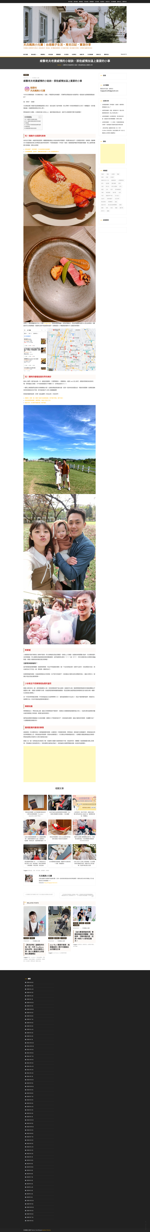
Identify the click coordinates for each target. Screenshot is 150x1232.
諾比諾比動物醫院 (112, 205)
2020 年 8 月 (30, 1214)
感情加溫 (30, 870)
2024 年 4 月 (30, 1066)
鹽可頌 (121, 208)
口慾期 (113, 174)
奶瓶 (107, 177)
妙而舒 (112, 177)
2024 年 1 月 (30, 1076)
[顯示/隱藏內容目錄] (39, 117)
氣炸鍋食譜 (118, 189)
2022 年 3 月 (30, 1150)
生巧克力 (117, 195)
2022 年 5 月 (30, 1143)
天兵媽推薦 (113, 1)
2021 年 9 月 (30, 1170)
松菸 (111, 189)
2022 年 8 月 (30, 1133)
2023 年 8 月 (30, 1093)
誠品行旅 (103, 205)
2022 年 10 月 (30, 1127)
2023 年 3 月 (30, 1110)
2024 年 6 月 (30, 1059)
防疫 (111, 208)
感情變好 (43, 870)
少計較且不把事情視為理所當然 (33, 124)
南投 (108, 174)
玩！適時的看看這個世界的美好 (33, 121)
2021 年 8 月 (30, 1173)
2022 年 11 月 (30, 1123)
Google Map (47, 323)
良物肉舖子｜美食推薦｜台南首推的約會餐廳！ (38, 149)
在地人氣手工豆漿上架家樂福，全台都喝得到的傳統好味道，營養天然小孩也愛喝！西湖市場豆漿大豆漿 (84, 863)
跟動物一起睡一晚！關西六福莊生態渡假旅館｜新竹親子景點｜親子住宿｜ (44, 398)
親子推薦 (75, 946)
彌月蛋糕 (114, 183)
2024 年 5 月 (30, 1063)
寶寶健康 (92, 1)
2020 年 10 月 (30, 1207)
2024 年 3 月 (30, 1069)
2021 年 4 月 (30, 1187)
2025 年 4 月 (30, 1029)
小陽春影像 (121, 180)
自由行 (103, 198)
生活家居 (97, 1)
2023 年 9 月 (30, 1090)
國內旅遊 (76, 1)
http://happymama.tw (50, 883)
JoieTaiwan (56, 953)
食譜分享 (108, 1)
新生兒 (107, 186)
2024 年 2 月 (30, 1073)
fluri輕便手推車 (63, 953)
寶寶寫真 (113, 180)
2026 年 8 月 (30, 982)
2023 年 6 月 (30, 1100)
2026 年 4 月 (30, 989)
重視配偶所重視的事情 (30, 128)
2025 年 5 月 (30, 1026)
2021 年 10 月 (30, 1167)
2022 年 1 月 (30, 1157)
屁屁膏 (107, 183)
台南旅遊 (82, 923)
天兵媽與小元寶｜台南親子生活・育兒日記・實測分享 (57, 45)
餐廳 (116, 208)
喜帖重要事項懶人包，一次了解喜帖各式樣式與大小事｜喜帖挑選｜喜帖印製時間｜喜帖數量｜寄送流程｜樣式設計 (35, 863)
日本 (107, 189)
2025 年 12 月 (30, 1002)
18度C (102, 174)
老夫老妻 (38, 870)
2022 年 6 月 (30, 1140)
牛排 (102, 195)
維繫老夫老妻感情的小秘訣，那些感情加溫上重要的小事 (52, 81)
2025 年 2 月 (30, 1036)
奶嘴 (102, 177)
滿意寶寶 (108, 192)
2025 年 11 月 (30, 1006)
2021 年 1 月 (29, 1197)
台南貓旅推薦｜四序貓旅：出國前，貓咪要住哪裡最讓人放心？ (113, 106)
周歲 (118, 174)
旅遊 (102, 189)
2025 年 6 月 (30, 1023)
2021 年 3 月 (30, 1190)
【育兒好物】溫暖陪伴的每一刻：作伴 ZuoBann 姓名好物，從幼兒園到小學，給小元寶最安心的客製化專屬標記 (34, 949)
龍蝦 (108, 211)
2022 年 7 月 (30, 1137)
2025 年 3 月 (30, 1033)
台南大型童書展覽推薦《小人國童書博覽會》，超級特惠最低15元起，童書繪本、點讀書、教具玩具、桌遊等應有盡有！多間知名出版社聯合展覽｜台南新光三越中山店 (35, 840)
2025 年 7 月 (30, 1019)
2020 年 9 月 (30, 1210)
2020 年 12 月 (30, 1200)
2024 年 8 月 (30, 1053)
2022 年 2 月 (30, 1153)
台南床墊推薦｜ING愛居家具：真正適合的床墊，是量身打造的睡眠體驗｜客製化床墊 (113, 117)
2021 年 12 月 (30, 1160)
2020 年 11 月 (30, 1204)
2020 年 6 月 (30, 1220)
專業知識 (27, 126)
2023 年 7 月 (30, 1096)
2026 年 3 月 (30, 992)
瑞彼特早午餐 (109, 195)
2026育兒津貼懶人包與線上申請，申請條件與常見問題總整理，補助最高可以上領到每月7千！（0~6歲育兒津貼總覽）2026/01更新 (78, 895)
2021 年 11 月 (30, 1163)
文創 (102, 186)
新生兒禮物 (114, 186)
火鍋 (119, 192)
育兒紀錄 (86, 1)
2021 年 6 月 (30, 1180)
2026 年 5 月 (30, 986)
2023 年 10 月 (30, 1086)
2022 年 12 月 (30, 1120)
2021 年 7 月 (30, 1177)
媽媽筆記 (81, 1)
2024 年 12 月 (30, 1043)
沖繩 (102, 192)
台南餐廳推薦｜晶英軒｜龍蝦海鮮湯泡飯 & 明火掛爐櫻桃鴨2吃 (42, 151)
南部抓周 (85, 944)
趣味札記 (119, 1)
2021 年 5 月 (30, 1184)
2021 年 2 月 (30, 1194)
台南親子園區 (91, 944)
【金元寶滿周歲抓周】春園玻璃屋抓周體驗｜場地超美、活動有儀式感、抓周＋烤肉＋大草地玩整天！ (84, 936)
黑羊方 (103, 211)
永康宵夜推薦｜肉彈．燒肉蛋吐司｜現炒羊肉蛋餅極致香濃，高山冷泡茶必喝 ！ (113, 112)
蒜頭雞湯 (110, 201)
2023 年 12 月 (30, 1080)
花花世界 (117, 198)
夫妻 (34, 870)
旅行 (120, 186)
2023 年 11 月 (30, 1083)
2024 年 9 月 (30, 1049)
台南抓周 (80, 944)
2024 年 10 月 (30, 1046)
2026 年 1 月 (30, 999)
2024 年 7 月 (30, 1056)
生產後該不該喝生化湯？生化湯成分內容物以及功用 (39, 894)
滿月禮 (114, 192)
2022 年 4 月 (30, 1147)
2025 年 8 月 (30, 1016)
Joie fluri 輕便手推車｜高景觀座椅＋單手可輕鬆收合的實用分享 (60, 947)
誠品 (116, 201)
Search (123, 54)
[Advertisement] (59, 764)
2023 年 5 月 (30, 1103)
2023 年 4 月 (30, 1106)
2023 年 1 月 (30, 1116)
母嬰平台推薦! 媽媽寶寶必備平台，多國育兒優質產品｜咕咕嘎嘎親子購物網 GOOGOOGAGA (84, 838)
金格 (107, 208)
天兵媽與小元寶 (35, 78)
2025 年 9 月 (30, 1012)
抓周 (119, 183)
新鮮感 (27, 123)
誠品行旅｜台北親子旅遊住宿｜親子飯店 (35, 402)
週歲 (102, 208)
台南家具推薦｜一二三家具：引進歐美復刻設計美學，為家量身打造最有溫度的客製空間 (113, 123)
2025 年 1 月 (30, 1039)
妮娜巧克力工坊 (105, 180)
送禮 (120, 205)
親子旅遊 (70, 1)
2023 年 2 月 (30, 1113)
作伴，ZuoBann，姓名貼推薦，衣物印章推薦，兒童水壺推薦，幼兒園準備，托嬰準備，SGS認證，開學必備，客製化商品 (34, 959)
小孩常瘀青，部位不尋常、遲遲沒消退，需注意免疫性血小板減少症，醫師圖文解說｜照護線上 (84, 814)
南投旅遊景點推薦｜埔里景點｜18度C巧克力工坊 (37, 400)
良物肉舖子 (109, 198)
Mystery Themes (46, 1230)
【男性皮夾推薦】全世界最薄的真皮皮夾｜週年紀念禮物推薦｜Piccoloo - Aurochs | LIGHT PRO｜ (35, 814)
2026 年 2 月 (30, 996)
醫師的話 (124, 1)
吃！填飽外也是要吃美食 (31, 119)
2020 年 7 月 (30, 1217)
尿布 (102, 183)
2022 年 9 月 (30, 1130)
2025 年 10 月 (30, 1009)
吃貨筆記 (102, 1)
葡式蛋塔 (103, 201)
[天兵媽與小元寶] (35, 89)
